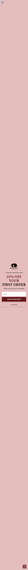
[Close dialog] (2, 2)
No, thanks (14, 304)
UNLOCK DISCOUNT (14, 299)
